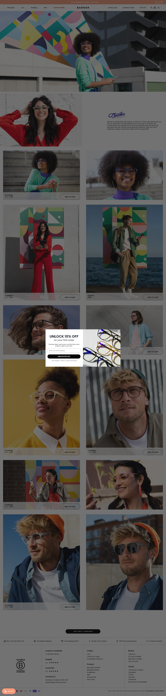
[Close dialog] (119, 331)
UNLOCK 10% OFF (64, 356)
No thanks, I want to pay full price (64, 360)
